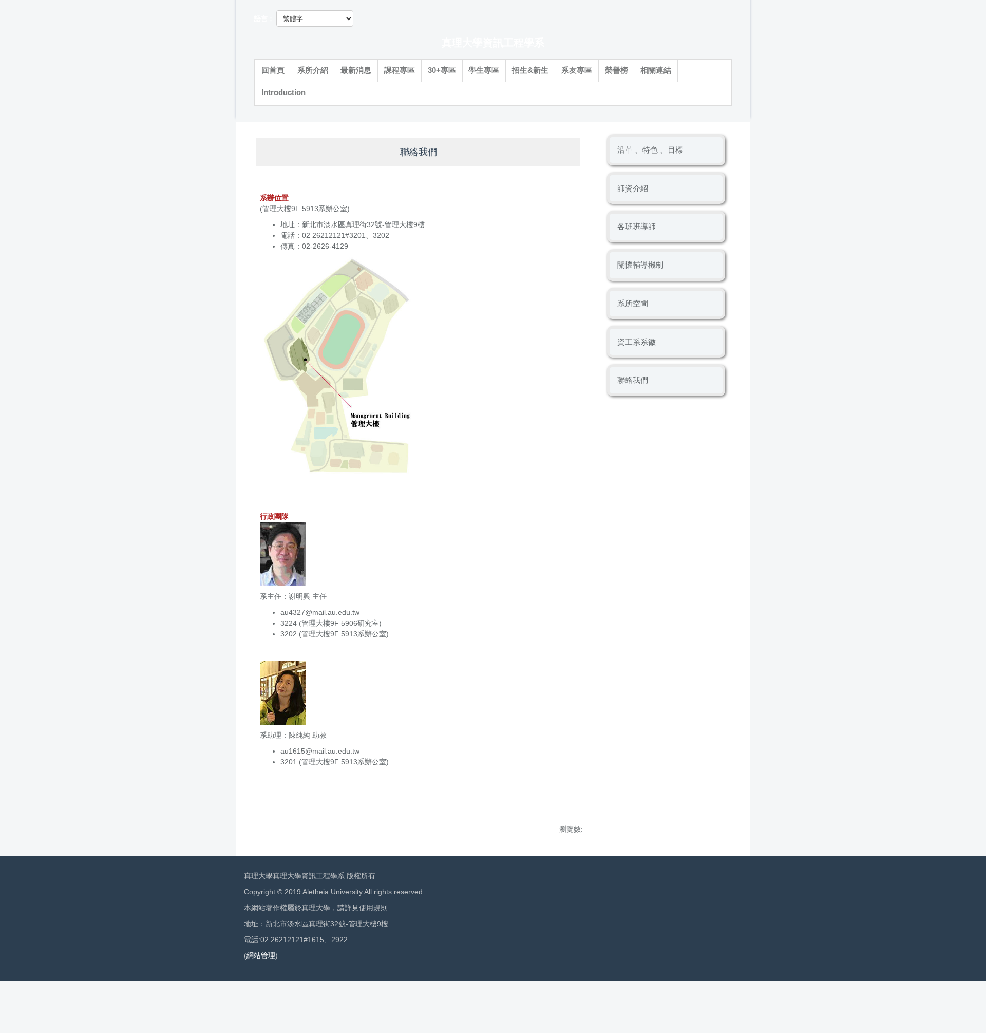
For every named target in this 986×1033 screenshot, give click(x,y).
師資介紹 (632, 188)
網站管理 (260, 955)
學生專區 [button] (483, 70)
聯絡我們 (632, 379)
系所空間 (632, 303)
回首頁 (273, 70)
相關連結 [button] (655, 70)
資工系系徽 (636, 341)
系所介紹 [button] (312, 70)
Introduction (283, 92)
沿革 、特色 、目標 (650, 149)
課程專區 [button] (399, 70)
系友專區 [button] (576, 70)
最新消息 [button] (355, 70)
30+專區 (442, 70)
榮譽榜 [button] (616, 70)
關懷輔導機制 (640, 264)
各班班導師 (636, 226)
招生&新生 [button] (530, 70)
